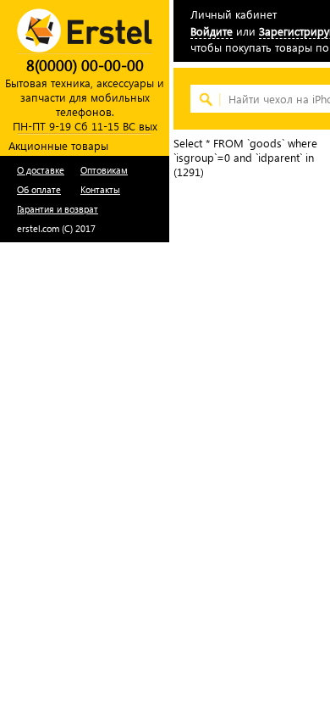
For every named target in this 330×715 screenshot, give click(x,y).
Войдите (211, 31)
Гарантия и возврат (57, 208)
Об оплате (39, 189)
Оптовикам (104, 169)
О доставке (40, 169)
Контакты (100, 189)
